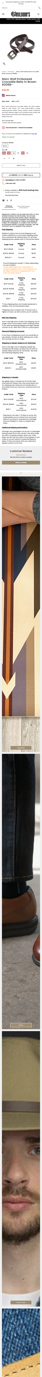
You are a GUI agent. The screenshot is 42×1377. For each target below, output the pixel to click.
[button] (38, 14)
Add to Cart (21, 165)
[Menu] (3, 14)
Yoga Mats (21, 748)
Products (11, 72)
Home (4, 72)
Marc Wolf (5, 101)
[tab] (9, 207)
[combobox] (19, 8)
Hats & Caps (21, 1302)
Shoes (21, 1025)
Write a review (21, 462)
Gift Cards (37, 20)
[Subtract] (4, 158)
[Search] (39, 8)
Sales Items (31, 19)
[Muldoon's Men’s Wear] (20, 14)
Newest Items (20, 19)
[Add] (13, 158)
